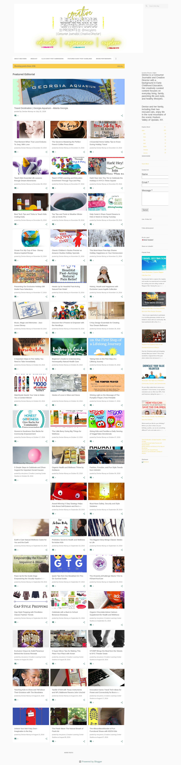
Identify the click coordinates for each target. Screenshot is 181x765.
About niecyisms (20, 58)
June (144, 137)
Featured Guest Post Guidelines (80, 58)
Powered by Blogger (91, 761)
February (145, 149)
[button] (122, 115)
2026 (143, 130)
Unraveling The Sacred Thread (150, 450)
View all (120, 66)
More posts (68, 752)
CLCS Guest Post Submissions (52, 58)
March (144, 146)
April (144, 143)
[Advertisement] (132, 98)
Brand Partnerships (103, 58)
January (145, 153)
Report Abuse (145, 163)
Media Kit (34, 58)
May (144, 140)
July (144, 133)
